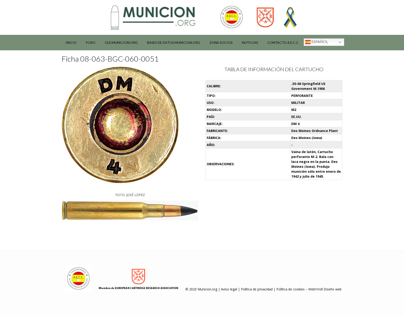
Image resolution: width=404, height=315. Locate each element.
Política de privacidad (257, 289)
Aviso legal (229, 289)
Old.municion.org (121, 42)
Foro (90, 42)
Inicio (71, 42)
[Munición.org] (202, 17)
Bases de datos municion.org (173, 42)
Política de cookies (290, 289)
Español (319, 41)
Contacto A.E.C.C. (283, 42)
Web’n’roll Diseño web (325, 289)
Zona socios (221, 42)
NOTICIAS (250, 42)
